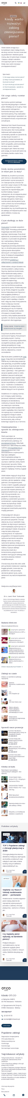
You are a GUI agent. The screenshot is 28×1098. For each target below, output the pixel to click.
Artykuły (13, 16)
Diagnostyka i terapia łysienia (10, 1036)
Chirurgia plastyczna (7, 1039)
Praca (2, 1089)
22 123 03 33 (8, 1015)
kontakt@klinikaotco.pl (12, 1019)
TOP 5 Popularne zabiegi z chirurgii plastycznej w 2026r (12, 1064)
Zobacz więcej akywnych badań (11, 666)
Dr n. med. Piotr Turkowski (14, 596)
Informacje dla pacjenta (7, 1086)
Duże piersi (5, 227)
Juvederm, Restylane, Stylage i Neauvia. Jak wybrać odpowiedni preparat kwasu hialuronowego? (13, 1069)
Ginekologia (5, 1043)
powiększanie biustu (8, 443)
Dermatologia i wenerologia (10, 1048)
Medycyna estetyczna (8, 1041)
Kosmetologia (5, 1046)
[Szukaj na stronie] (16, 3)
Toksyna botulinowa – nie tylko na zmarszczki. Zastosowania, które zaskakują (11, 1059)
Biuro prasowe (5, 1091)
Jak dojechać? (6, 1012)
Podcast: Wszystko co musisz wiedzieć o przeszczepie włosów (13, 1078)
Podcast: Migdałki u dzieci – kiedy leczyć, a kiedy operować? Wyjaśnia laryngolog (13, 1074)
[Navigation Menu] (25, 3)
